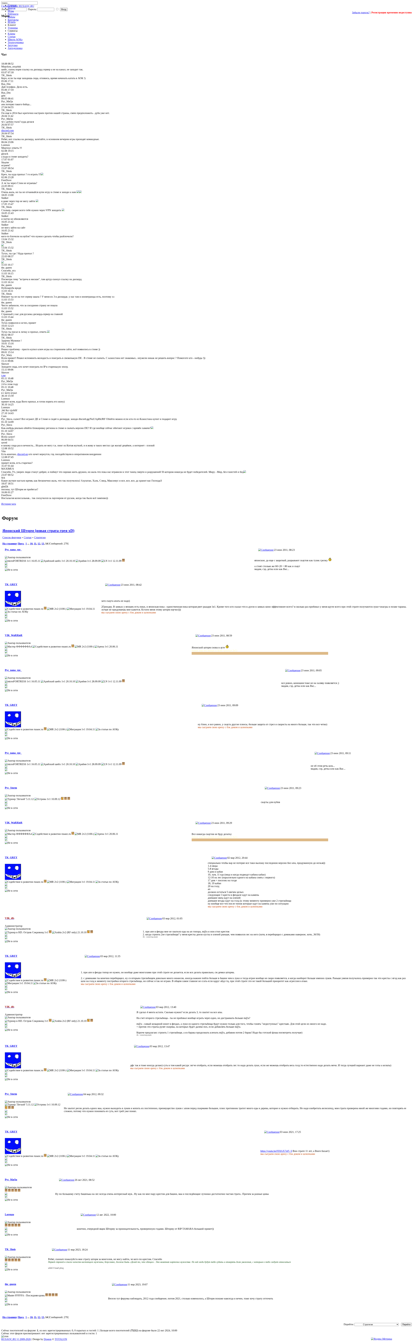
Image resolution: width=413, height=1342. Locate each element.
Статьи (11, 36)
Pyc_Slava (6, 424)
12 (39, 543)
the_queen (6, 267)
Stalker (4, 198)
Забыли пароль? (361, 12)
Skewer (5, 363)
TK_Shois (6, 75)
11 (35, 543)
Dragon (47, 1339)
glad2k (4, 486)
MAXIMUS (7, 468)
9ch (3, 477)
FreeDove (6, 180)
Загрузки (13, 45)
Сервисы (13, 30)
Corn (3, 416)
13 (42, 543)
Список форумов (11, 537)
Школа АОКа (15, 39)
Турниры (13, 27)
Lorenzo (5, 145)
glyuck (4, 153)
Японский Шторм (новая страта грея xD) (38, 531)
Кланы (11, 33)
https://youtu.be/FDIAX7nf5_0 (276, 1151)
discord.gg (22, 454)
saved (4, 442)
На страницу (9, 543)
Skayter (5, 162)
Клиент (12, 25)
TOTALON (61, 1339)
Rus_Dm (5, 84)
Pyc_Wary (6, 346)
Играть (11, 22)
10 (31, 543)
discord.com (7, 130)
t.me (3, 375)
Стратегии (40, 537)
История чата (8, 504)
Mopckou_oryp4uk (11, 66)
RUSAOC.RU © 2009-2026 (16, 1339)
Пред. (21, 543)
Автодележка (15, 48)
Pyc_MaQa (7, 101)
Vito (3, 451)
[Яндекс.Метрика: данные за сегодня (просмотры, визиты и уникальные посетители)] (381, 1338)
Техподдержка (16, 42)
